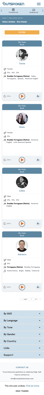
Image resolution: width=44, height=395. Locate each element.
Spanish (20, 79)
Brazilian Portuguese (32, 267)
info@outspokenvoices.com (22, 379)
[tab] (22, 314)
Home (4, 18)
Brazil (22, 45)
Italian (33, 76)
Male (9, 196)
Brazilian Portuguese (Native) (18, 76)
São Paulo (22, 42)
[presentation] (1, 9)
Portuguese (11, 79)
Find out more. (32, 386)
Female (10, 69)
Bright (21, 271)
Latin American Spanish (22, 142)
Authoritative (12, 271)
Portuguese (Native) (15, 267)
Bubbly (27, 271)
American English (31, 79)
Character (35, 271)
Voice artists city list (16, 18)
